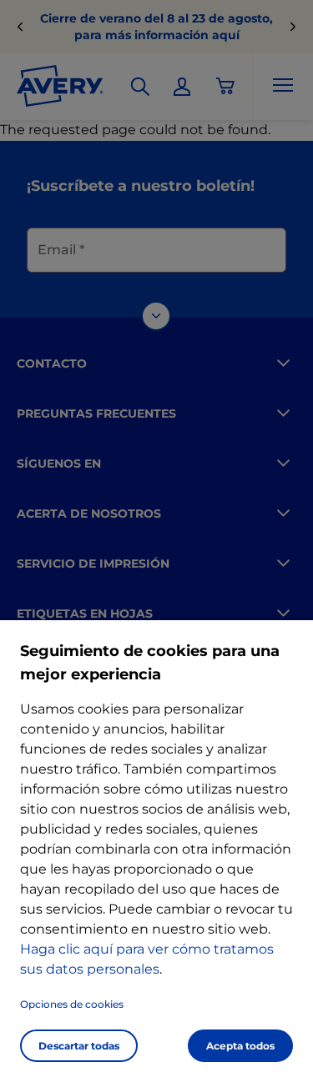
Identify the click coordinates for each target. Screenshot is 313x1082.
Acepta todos (240, 1045)
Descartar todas (78, 1045)
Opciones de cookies (72, 1004)
